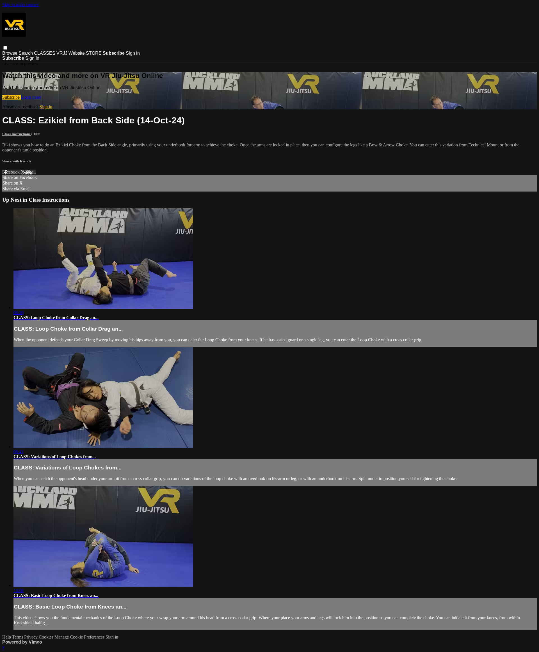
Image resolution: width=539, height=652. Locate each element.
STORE (94, 53)
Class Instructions (16, 134)
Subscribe (11, 97)
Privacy (31, 637)
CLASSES (44, 53)
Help (7, 637)
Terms (18, 637)
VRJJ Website (70, 53)
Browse (10, 53)
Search (26, 53)
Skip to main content (20, 4)
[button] (5, 48)
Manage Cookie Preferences (80, 637)
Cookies (46, 637)
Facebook (11, 172)
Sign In (32, 58)
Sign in (133, 53)
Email (30, 172)
